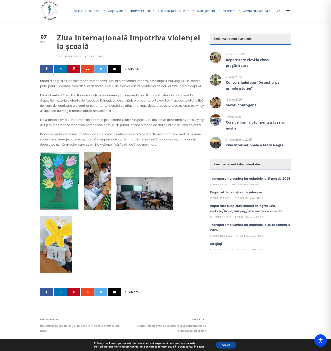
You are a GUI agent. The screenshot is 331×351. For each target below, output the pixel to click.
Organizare (115, 11)
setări (200, 347)
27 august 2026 (236, 54)
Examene (229, 11)
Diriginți (216, 244)
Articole (96, 56)
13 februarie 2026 (220, 198)
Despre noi (92, 11)
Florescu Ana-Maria (246, 184)
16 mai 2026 (234, 100)
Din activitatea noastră (173, 11)
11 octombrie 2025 (221, 235)
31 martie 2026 (219, 184)
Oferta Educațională (256, 11)
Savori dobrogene (241, 105)
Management (206, 11)
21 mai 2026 (234, 77)
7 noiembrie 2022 (70, 56)
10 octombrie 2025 (221, 249)
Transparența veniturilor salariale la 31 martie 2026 (250, 178)
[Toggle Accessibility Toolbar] (320, 340)
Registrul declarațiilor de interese (236, 192)
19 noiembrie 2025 (221, 217)
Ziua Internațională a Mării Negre (255, 145)
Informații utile (140, 11)
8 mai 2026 (233, 117)
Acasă (78, 11)
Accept (226, 345)
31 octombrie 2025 (239, 140)
